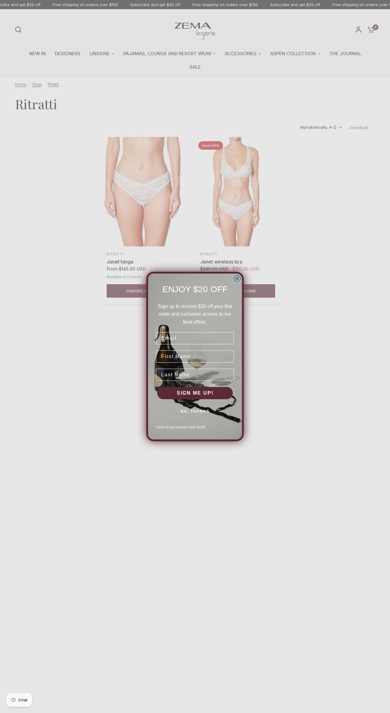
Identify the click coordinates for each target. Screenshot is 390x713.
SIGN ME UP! (195, 393)
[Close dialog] (237, 278)
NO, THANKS (195, 411)
